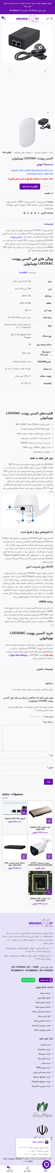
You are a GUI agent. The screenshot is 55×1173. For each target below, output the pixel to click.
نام (51, 755)
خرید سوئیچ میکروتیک (40, 1081)
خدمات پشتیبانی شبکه (41, 1011)
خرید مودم (46, 1063)
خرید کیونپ (45, 1044)
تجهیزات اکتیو (20, 205)
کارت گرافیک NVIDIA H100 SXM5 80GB (40, 899)
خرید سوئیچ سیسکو (41, 1076)
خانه (51, 152)
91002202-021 (46, 970)
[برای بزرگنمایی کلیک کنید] (48, 112)
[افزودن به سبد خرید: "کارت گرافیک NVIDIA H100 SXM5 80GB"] (49, 892)
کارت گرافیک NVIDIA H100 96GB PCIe (40, 828)
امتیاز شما (48, 717)
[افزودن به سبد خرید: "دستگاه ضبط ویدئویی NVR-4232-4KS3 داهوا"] (24, 856)
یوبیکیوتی (49, 208)
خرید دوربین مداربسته (41, 1086)
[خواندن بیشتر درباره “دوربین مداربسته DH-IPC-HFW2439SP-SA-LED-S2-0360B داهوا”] (49, 856)
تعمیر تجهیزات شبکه (42, 1030)
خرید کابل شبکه (44, 1058)
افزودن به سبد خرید (29, 186)
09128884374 (14, 10)
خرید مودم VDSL (43, 1067)
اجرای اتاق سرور (44, 997)
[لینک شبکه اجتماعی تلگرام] (24, 213)
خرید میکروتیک (43, 1049)
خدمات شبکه (25, 3)
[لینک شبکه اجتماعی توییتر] (35, 213)
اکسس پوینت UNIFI (26, 201)
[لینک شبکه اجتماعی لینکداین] (28, 213)
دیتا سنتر (16, 3)
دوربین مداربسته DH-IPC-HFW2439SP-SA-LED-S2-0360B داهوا (40, 865)
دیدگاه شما (47, 722)
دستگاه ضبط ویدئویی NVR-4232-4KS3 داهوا (15, 864)
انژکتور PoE (6, 152)
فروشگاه (9, 205)
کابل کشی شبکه (44, 1016)
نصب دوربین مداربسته (41, 1025)
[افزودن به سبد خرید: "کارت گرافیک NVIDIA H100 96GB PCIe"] (49, 821)
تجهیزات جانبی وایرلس (22, 152)
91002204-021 (18, 967)
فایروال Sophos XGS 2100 (15, 818)
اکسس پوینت (41, 201)
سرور (33, 3)
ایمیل (50, 767)
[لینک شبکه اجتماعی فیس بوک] (38, 213)
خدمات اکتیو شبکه (43, 1002)
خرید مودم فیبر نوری (41, 1072)
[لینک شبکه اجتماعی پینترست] (31, 213)
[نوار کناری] (51, 355)
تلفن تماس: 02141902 (37, 10)
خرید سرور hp (44, 1053)
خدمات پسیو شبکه (42, 1007)
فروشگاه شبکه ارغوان (18, 655)
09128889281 (31, 970)
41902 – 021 (32, 967)
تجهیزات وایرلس (40, 152)
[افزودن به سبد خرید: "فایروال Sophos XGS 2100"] (24, 812)
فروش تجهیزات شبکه (44, 3)
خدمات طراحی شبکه (42, 1020)
